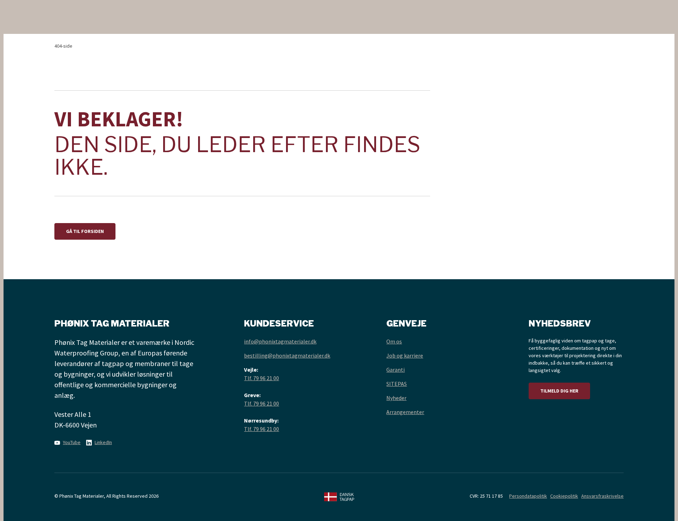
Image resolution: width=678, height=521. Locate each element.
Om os (394, 341)
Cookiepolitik (564, 496)
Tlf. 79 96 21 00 (261, 378)
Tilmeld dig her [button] (559, 391)
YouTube (72, 442)
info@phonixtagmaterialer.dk (280, 341)
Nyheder (396, 397)
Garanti (395, 369)
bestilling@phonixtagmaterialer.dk (287, 355)
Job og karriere (404, 355)
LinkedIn (103, 442)
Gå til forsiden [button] (85, 231)
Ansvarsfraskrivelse (602, 496)
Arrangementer (405, 411)
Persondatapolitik (528, 496)
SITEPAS (396, 383)
